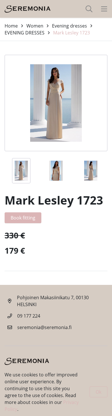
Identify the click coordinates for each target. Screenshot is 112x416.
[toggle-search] (89, 8)
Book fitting (23, 218)
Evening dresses (69, 26)
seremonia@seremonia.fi (44, 327)
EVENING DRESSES (25, 33)
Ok (98, 392)
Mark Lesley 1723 (71, 33)
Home (11, 26)
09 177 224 (28, 316)
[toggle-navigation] (104, 8)
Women (34, 26)
